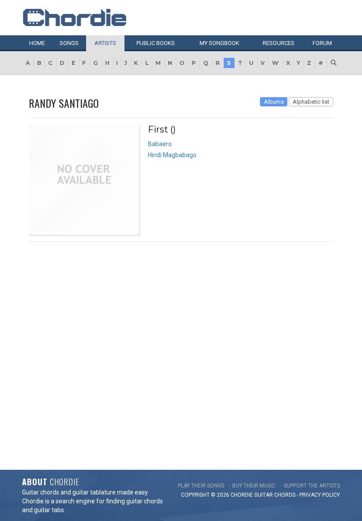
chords (284, 495)
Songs (69, 43)
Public (155, 43)
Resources (278, 43)
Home (37, 43)
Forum (322, 43)
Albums (274, 101)
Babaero (160, 143)
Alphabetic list (311, 101)
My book (219, 43)
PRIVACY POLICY (319, 495)
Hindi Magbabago (172, 155)
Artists (105, 43)
